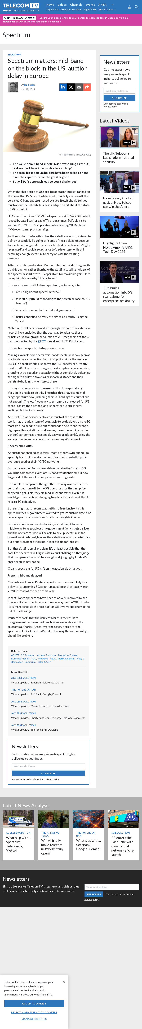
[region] (34, 1002)
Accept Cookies (34, 1003)
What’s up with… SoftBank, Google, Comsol (36, 694)
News (50, 4)
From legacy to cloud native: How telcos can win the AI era (118, 202)
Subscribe (48, 773)
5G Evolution (28, 655)
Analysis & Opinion (68, 655)
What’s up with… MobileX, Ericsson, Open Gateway (40, 705)
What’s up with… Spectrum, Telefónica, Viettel (37, 682)
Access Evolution (46, 655)
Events (90, 4)
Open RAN (90, 9)
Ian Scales (29, 84)
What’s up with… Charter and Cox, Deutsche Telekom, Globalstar (48, 717)
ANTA (102, 4)
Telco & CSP (44, 661)
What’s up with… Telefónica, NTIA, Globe (34, 729)
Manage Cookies (34, 1018)
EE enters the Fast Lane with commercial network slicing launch (122, 846)
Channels (76, 4)
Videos (62, 4)
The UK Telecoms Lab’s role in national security (118, 157)
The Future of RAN (23, 689)
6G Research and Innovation (21, 17)
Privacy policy (52, 779)
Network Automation (116, 11)
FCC (34, 658)
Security (73, 17)
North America (66, 658)
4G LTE (15, 655)
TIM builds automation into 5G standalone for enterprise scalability (119, 294)
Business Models (20, 658)
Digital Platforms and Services (63, 9)
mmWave (43, 658)
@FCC (41, 341)
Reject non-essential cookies (34, 1012)
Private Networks (53, 17)
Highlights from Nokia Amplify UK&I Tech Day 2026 (118, 247)
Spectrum (16, 35)
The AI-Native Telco (50, 834)
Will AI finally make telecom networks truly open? (52, 846)
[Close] (64, 981)
